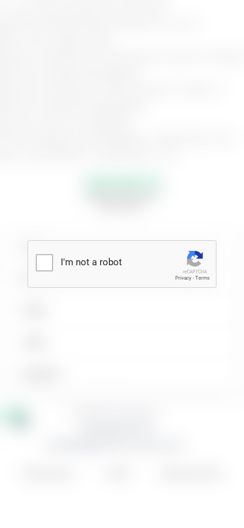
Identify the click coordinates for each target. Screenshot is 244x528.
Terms (202, 278)
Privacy (183, 278)
